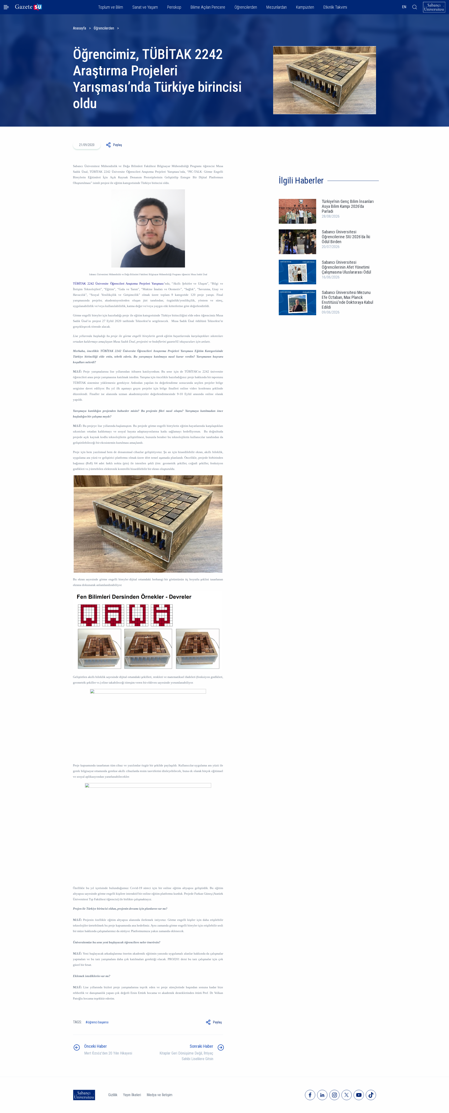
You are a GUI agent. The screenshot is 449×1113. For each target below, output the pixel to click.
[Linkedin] (322, 1095)
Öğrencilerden (104, 28)
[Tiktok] (371, 1095)
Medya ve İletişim (159, 1095)
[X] (346, 1095)
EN (404, 7)
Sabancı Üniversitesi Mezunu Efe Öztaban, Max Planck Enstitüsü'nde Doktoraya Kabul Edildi (347, 300)
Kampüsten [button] (305, 7)
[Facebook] (310, 1095)
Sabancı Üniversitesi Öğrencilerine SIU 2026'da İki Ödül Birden (346, 236)
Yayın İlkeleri (132, 1095)
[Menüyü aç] (6, 7)
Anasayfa (79, 28)
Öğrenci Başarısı (98, 1022)
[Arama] (414, 7)
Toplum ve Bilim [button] (110, 7)
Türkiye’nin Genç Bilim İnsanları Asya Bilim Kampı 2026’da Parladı (348, 206)
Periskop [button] (174, 7)
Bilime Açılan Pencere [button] (208, 7)
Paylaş (117, 145)
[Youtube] (359, 1095)
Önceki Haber (95, 1046)
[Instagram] (334, 1095)
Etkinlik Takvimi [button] (335, 7)
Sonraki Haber (201, 1046)
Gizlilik (112, 1095)
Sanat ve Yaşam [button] (145, 7)
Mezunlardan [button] (276, 7)
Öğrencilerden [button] (246, 7)
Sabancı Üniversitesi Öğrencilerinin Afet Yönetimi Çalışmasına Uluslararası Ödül (346, 267)
